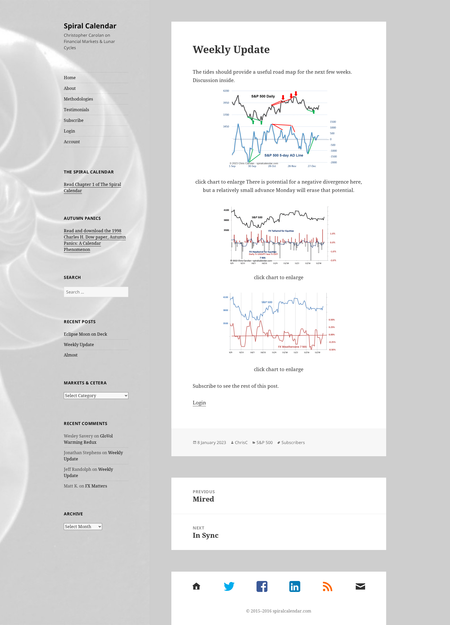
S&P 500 (265, 442)
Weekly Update (79, 344)
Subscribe (74, 120)
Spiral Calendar (90, 25)
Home (70, 77)
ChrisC (241, 442)
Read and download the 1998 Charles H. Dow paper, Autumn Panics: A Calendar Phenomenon (95, 240)
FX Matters (96, 486)
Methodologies (78, 99)
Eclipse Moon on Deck (85, 334)
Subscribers (293, 442)
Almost (71, 355)
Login (69, 131)
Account (72, 142)
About (70, 88)
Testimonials (76, 110)
